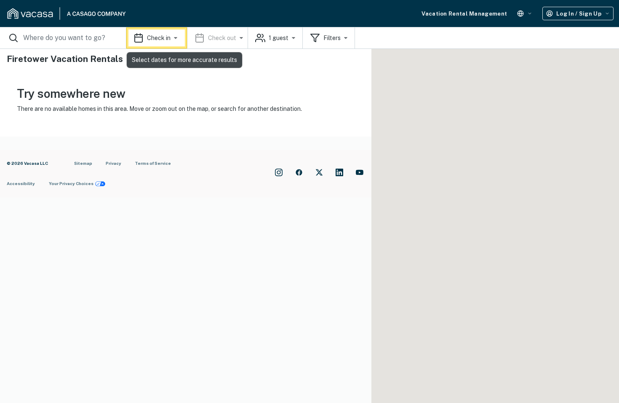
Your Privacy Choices (71, 183)
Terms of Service (153, 163)
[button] (187, 37)
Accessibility (21, 183)
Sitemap (83, 163)
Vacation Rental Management (464, 14)
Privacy (113, 163)
